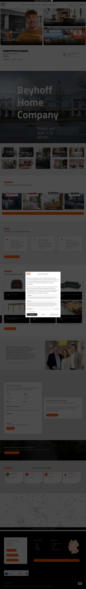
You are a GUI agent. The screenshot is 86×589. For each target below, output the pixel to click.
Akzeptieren (32, 314)
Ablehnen (43, 314)
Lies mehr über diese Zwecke (31, 311)
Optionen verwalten (54, 314)
